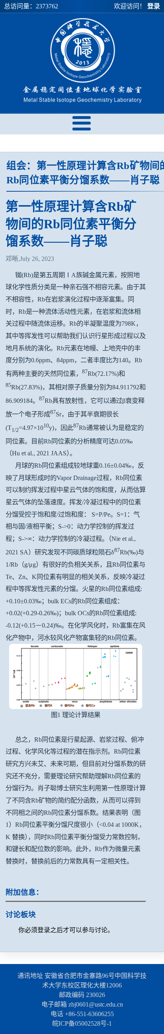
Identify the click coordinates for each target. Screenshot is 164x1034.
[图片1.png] (76, 676)
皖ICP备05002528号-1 (82, 1023)
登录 (153, 6)
